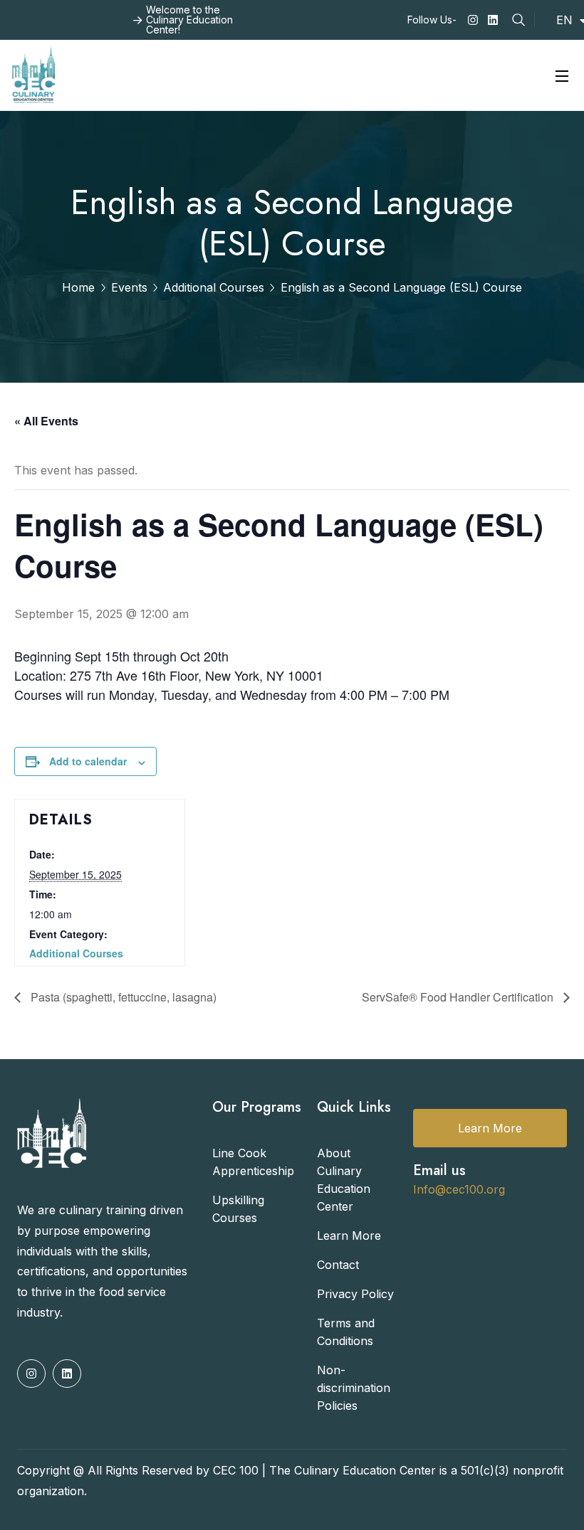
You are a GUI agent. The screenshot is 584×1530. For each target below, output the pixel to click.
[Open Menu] (563, 75)
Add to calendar (88, 761)
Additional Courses (213, 287)
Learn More (490, 1128)
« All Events (46, 421)
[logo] (33, 74)
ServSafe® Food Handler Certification (459, 997)
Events (129, 287)
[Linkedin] (493, 20)
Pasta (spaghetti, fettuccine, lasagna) (122, 997)
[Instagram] (473, 20)
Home (78, 287)
